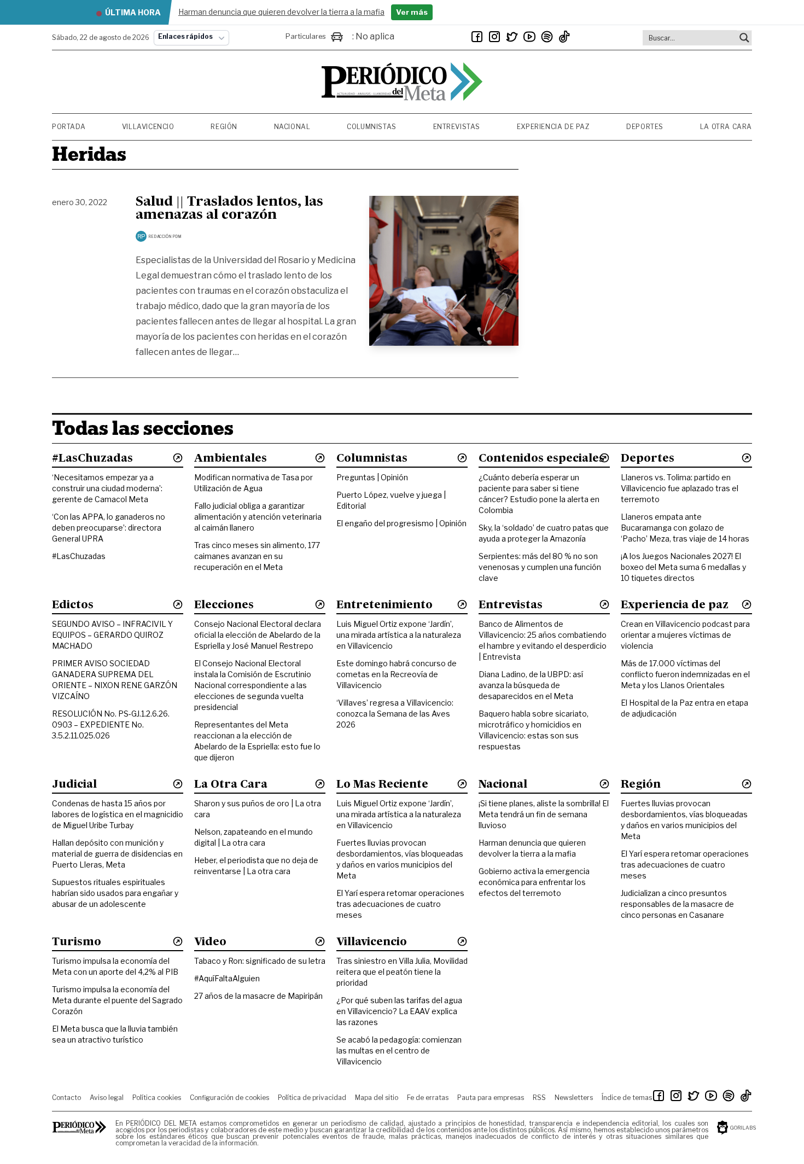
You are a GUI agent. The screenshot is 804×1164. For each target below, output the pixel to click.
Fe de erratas (427, 1097)
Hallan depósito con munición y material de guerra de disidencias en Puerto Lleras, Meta (117, 853)
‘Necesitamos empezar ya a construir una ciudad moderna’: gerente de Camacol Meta (107, 488)
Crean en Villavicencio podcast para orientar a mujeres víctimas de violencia (685, 634)
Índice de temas (627, 1097)
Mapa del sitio (376, 1097)
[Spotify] (547, 36)
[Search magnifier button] (744, 37)
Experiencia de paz (553, 127)
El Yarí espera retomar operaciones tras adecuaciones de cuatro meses (400, 903)
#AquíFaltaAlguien (227, 978)
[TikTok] (564, 36)
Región (224, 127)
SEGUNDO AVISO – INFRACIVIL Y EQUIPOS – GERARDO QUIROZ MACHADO (112, 634)
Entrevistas (457, 127)
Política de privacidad (312, 1097)
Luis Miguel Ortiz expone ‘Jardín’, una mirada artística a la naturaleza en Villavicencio (398, 634)
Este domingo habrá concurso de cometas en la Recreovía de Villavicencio (396, 674)
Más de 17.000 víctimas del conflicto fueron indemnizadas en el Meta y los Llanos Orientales (685, 674)
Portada (68, 127)
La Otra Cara (726, 127)
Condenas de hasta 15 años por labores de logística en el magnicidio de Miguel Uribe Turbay (117, 814)
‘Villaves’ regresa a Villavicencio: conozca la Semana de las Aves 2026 (394, 713)
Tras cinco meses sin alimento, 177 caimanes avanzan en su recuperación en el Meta (257, 556)
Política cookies (156, 1097)
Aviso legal (107, 1097)
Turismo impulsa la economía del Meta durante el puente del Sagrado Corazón (117, 1000)
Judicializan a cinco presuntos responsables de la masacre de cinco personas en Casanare (677, 903)
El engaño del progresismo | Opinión (401, 523)
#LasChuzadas (79, 556)
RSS (539, 1097)
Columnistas (372, 127)
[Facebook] (476, 36)
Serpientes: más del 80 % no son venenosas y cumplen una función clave (540, 567)
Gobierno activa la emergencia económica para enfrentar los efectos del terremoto (534, 882)
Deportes (644, 127)
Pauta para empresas (490, 1097)
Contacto (66, 1097)
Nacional (292, 127)
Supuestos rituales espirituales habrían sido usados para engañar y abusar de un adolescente (115, 893)
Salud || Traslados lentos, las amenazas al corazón (229, 209)
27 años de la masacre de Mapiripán (258, 995)
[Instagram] (494, 36)
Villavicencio (148, 127)
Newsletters (574, 1097)
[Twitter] (511, 36)
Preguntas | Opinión (372, 477)
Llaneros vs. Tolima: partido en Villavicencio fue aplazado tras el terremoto (679, 488)
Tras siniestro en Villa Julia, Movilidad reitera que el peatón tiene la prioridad (402, 971)
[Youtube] (529, 36)
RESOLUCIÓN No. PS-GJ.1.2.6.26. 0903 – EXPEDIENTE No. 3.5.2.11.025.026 (111, 724)
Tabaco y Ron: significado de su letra (259, 960)
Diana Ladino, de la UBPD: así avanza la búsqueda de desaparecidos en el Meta (531, 685)
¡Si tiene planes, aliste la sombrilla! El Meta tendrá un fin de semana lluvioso (544, 814)
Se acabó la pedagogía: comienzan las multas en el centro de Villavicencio (399, 1050)
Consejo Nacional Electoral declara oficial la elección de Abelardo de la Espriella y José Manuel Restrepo (257, 634)
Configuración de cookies (229, 1097)
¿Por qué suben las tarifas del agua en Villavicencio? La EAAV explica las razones (399, 1011)
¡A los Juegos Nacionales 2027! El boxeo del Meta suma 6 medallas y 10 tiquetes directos (683, 567)
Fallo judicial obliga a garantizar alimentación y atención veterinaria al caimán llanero (258, 516)
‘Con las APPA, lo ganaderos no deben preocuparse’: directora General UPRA (108, 527)
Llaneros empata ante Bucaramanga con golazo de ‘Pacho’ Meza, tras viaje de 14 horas (685, 527)
